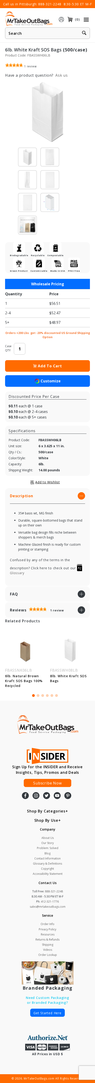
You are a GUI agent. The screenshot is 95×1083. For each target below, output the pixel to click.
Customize (51, 381)
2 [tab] (38, 695)
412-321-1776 (50, 902)
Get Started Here (47, 1013)
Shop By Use (46, 820)
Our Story (47, 843)
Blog (47, 853)
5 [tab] (51, 695)
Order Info (47, 924)
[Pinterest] (68, 796)
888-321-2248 (49, 4)
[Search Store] (84, 33)
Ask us (61, 75)
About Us (48, 838)
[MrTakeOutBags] (28, 19)
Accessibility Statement (47, 874)
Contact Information (47, 858)
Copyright (47, 869)
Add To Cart (50, 365)
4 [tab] (47, 695)
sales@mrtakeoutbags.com (47, 907)
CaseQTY (8, 348)
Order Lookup (47, 955)
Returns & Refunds (47, 939)
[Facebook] (25, 796)
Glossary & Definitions (47, 864)
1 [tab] (33, 695)
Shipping (47, 945)
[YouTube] (57, 796)
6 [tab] (56, 695)
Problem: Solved (47, 848)
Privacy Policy (47, 929)
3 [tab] (42, 695)
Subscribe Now (47, 783)
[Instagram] (36, 796)
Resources (47, 934)
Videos (47, 950)
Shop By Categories (46, 811)
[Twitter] (46, 796)
